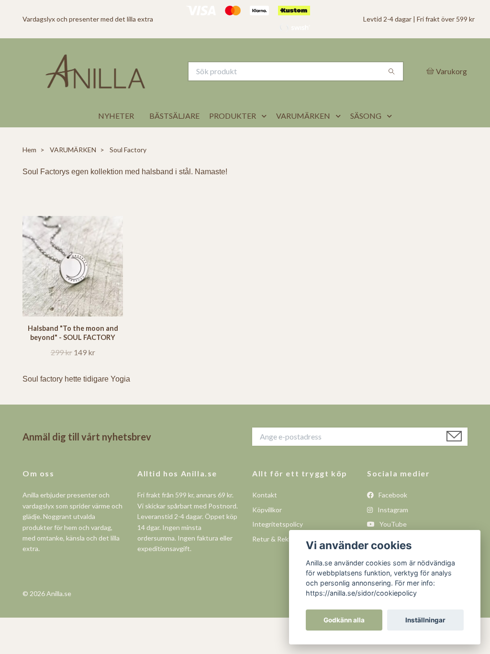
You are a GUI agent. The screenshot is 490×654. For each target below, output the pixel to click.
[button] (266, 139)
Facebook (392, 519)
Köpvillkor (267, 533)
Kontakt (264, 519)
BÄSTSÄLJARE (174, 139)
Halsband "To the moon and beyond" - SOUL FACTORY (73, 356)
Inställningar (425, 620)
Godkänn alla (344, 620)
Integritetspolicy (277, 548)
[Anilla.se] (134, 83)
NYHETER (116, 139)
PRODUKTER (232, 139)
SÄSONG (365, 139)
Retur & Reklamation (283, 562)
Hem (29, 173)
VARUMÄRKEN (303, 139)
